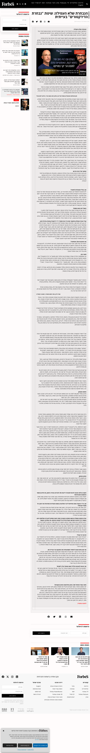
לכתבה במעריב (82, 603)
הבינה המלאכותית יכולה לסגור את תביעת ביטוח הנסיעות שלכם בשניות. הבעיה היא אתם (11, 71)
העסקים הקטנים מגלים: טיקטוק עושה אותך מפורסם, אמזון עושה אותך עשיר (12, 81)
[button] (3, 731)
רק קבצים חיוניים (25, 745)
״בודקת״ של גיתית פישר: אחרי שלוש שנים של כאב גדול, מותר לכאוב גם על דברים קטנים (11, 52)
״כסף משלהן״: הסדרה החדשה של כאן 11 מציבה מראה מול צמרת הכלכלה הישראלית (11, 62)
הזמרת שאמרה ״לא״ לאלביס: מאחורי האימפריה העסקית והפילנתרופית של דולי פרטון (62, 660)
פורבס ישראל (37, 682)
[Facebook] (17, 4)
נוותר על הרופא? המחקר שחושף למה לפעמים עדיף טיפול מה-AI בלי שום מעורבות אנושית (40, 660)
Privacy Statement (22, 749)
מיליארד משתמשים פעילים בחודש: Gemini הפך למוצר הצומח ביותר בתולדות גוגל (11, 42)
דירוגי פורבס (58, 682)
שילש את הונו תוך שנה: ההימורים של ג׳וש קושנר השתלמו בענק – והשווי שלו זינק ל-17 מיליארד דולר (81, 660)
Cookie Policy (30, 749)
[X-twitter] (20, 4)
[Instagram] (22, 4)
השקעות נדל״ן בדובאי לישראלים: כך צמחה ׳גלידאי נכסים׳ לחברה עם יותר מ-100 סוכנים (11, 91)
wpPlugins (30, 711)
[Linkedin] (25, 4)
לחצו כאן (37, 739)
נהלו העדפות (9, 745)
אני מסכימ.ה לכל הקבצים (40, 745)
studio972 (21, 711)
